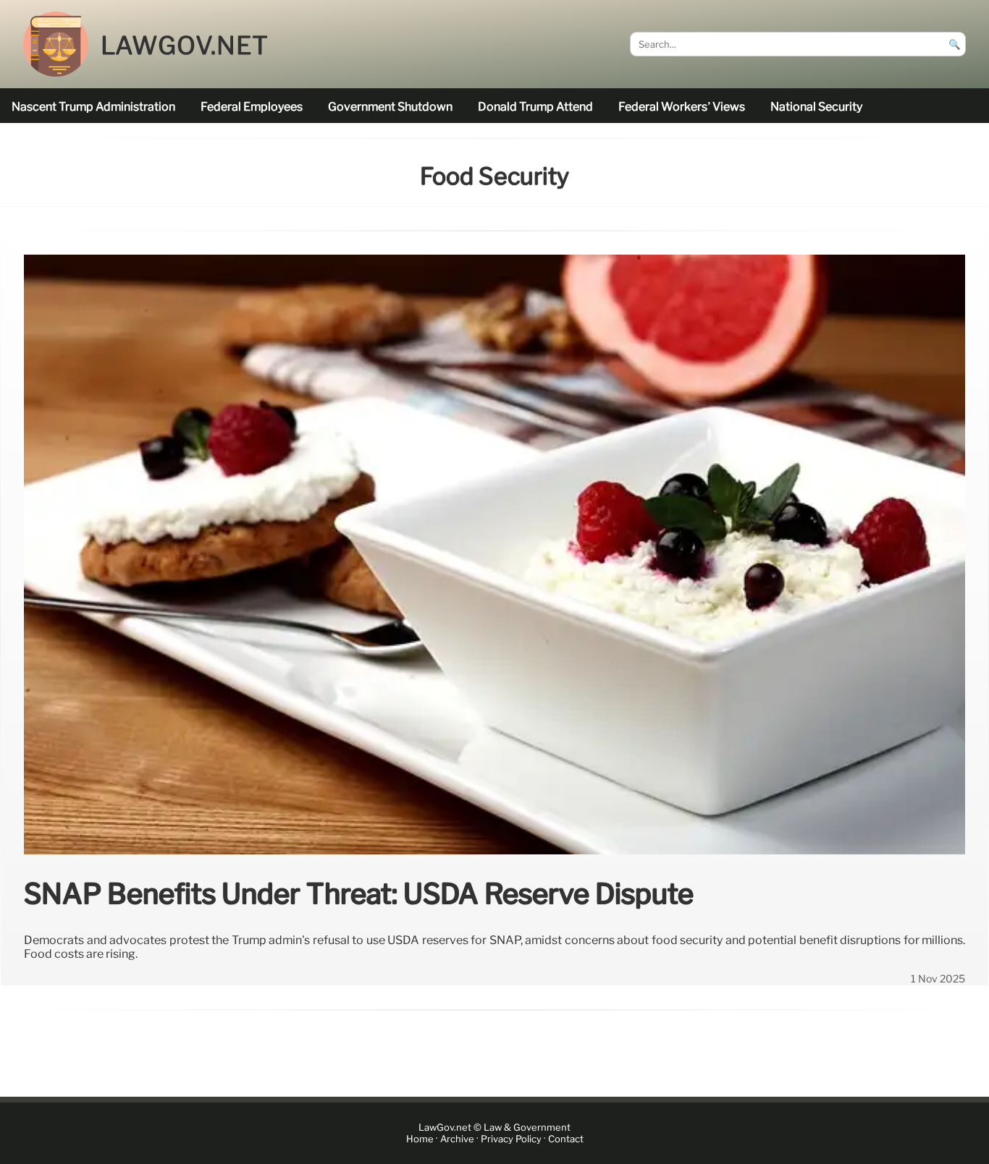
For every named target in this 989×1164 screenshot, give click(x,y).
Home (420, 1139)
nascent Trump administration (93, 107)
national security (816, 107)
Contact (566, 1139)
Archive (457, 1139)
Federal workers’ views (681, 107)
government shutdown (390, 107)
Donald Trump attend (535, 107)
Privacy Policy (511, 1139)
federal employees (252, 107)
